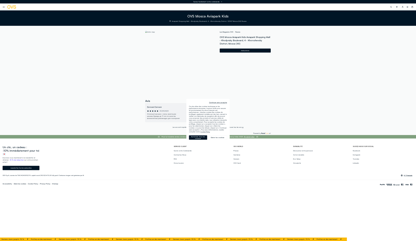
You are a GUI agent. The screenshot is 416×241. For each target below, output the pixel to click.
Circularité (297, 163)
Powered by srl (262, 133)
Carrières (236, 155)
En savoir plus (249, 137)
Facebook (356, 151)
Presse (235, 151)
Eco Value (297, 159)
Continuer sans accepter (218, 102)
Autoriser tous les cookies (198, 137)
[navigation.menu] (4, 7)
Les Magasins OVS (226, 32)
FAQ (175, 159)
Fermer (341, 239)
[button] (397, 7)
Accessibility (7, 184)
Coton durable (298, 155)
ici (242, 127)
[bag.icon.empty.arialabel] (412, 7)
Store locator (179, 163)
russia (237, 32)
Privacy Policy (45, 184)
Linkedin (356, 163)
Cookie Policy (33, 184)
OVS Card (237, 163)
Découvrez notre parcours (303, 151)
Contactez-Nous (180, 155)
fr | (408, 175)
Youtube (356, 159)
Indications (245, 50)
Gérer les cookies (20, 184)
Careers (236, 159)
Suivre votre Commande (183, 151)
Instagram (356, 155)
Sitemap (55, 184)
